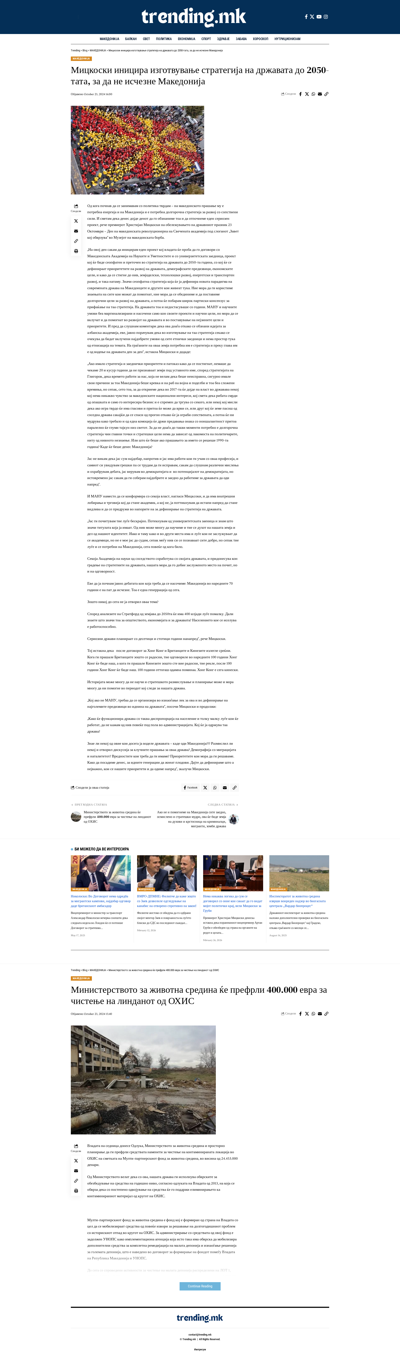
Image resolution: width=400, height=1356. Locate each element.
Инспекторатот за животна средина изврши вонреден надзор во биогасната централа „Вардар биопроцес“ (297, 901)
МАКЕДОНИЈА (81, 58)
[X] (312, 17)
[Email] (320, 94)
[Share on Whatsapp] (313, 94)
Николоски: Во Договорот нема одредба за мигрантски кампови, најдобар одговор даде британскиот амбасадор (101, 901)
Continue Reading (200, 1286)
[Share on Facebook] (300, 94)
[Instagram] (326, 17)
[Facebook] (306, 17)
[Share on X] (307, 94)
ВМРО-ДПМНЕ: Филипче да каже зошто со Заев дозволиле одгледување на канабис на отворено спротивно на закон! (166, 901)
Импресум (200, 1349)
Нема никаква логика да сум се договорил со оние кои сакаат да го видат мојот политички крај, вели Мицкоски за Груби (232, 903)
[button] (74, 17)
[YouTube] (319, 17)
